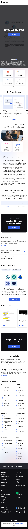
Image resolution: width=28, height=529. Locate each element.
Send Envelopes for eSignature (8, 422)
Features (3, 484)
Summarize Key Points (7, 446)
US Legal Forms (4, 497)
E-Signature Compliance (21, 481)
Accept (14, 525)
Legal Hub (18, 479)
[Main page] (4, 2)
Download (20, 456)
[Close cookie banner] (25, 523)
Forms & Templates (5, 476)
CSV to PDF (6, 400)
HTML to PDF (6, 403)
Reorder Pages (21, 405)
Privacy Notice (19, 477)
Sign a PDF (6, 416)
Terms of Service (19, 476)
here (23, 466)
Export (19, 453)
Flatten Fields (21, 395)
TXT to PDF (6, 390)
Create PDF (20, 390)
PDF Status (20, 426)
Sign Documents (4, 477)
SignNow (3, 499)
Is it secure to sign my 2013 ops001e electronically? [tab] (10, 251)
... (19, 523)
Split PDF (20, 398)
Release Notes (19, 484)
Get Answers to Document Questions (7, 451)
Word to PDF (6, 387)
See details (13, 59)
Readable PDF (21, 448)
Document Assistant (8, 440)
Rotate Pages (21, 403)
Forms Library (4, 482)
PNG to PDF (6, 392)
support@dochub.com (5, 509)
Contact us (3, 245)
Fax (19, 423)
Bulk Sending (6, 431)
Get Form (14, 34)
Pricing (2, 481)
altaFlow (3, 500)
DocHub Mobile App (5, 494)
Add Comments (21, 416)
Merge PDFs (20, 400)
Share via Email (21, 421)
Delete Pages (21, 408)
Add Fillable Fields (21, 392)
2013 (7, 207)
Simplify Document (8, 443)
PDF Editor (3, 474)
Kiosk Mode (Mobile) (6, 428)
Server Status (4, 479)
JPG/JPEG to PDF (7, 395)
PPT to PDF (6, 398)
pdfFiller (3, 496)
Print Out (20, 458)
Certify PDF (20, 443)
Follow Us (4, 515)
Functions (3, 485)
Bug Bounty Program (20, 485)
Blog (2, 493)
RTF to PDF (6, 405)
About (17, 474)
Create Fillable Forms (21, 432)
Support (17, 482)
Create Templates (22, 429)
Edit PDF (20, 387)
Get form (14, 227)
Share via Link (21, 418)
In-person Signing (7, 425)
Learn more (14, 299)
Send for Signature (7, 418)
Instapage (3, 502)
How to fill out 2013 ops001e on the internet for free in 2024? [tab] (10, 257)
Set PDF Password (22, 445)
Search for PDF (21, 451)
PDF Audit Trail (21, 440)
